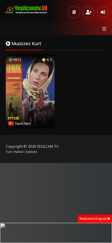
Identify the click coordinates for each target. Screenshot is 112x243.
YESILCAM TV (47, 146)
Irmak (13, 118)
